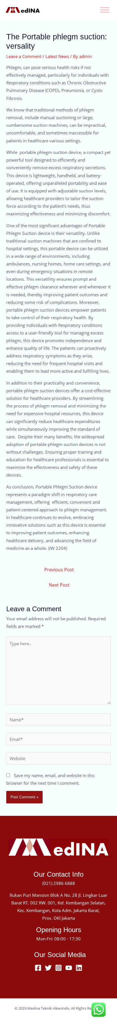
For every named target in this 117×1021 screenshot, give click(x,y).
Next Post (59, 585)
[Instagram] (58, 968)
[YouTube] (69, 968)
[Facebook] (38, 968)
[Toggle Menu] (104, 9)
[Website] (58, 759)
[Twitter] (48, 968)
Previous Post (59, 570)
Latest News (57, 56)
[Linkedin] (79, 968)
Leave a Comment (23, 56)
